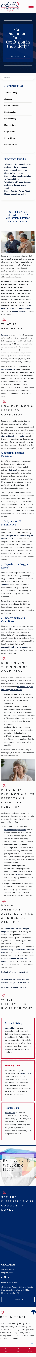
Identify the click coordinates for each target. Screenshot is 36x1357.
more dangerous (8, 369)
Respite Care (9, 132)
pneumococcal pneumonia (15, 830)
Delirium (12, 470)
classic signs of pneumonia (12, 436)
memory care (25, 1073)
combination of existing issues (14, 647)
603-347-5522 (13, 1282)
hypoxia (5, 585)
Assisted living (11, 1028)
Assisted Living (10, 93)
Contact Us (18, 1299)
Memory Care (10, 125)
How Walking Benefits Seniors (14, 987)
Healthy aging (10, 112)
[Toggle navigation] (31, 6)
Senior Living (9, 138)
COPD (17, 875)
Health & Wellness (11, 106)
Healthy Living (10, 119)
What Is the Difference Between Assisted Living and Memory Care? (17, 185)
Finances (8, 99)
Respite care (10, 1113)
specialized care (18, 311)
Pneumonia (5, 335)
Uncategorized (10, 144)
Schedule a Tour (18, 56)
